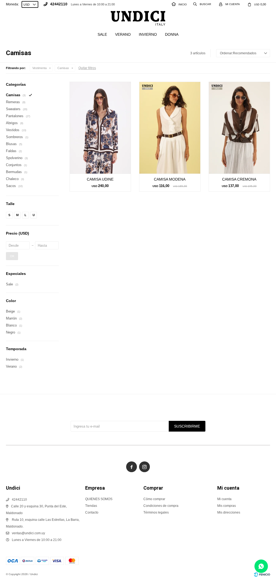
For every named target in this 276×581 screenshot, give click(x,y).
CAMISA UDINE (100, 179)
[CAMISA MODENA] (170, 128)
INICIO (182, 4)
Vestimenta (39, 68)
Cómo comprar (154, 499)
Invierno (148, 34)
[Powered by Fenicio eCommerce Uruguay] (262, 574)
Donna (171, 34)
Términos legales (156, 512)
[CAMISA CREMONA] (239, 128)
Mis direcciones (228, 512)
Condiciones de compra (160, 506)
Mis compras (226, 506)
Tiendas (91, 506)
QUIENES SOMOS (98, 499)
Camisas (63, 68)
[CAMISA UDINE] (100, 128)
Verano (123, 34)
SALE (102, 34)
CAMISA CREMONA (239, 179)
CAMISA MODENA (169, 179)
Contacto (91, 512)
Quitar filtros (87, 68)
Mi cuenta (224, 499)
